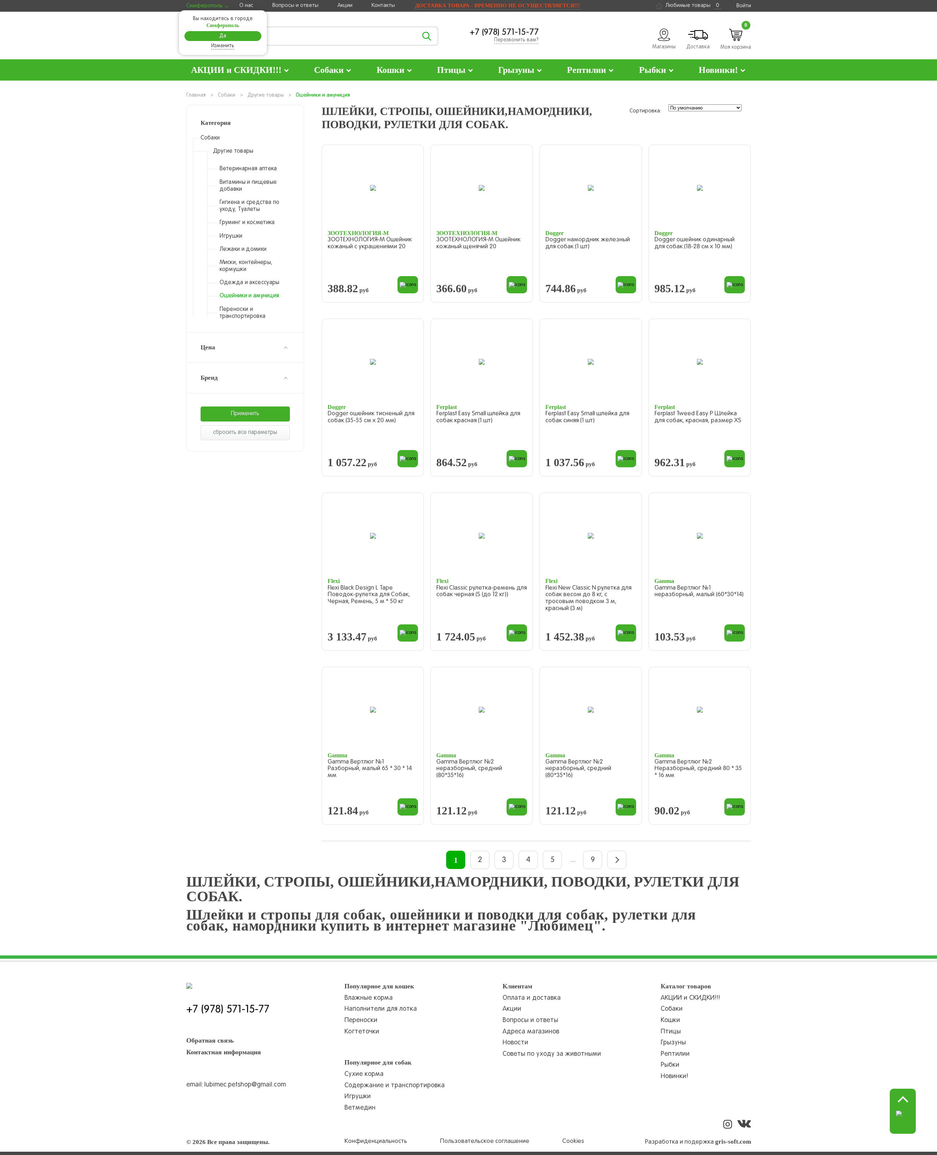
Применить (245, 413)
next (616, 860)
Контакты (383, 5)
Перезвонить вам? (516, 40)
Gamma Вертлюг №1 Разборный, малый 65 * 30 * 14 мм (370, 769)
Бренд (209, 377)
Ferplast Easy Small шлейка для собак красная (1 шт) (478, 417)
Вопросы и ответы (295, 5)
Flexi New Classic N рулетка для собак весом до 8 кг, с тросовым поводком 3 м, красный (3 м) (588, 598)
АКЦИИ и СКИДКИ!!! (690, 998)
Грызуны (673, 1043)
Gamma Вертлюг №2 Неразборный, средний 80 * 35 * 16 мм (698, 769)
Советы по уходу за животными (552, 1054)
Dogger (554, 233)
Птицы (671, 1032)
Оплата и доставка (532, 998)
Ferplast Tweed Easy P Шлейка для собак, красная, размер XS (697, 417)
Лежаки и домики (243, 249)
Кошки (670, 1020)
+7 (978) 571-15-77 (504, 33)
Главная (196, 95)
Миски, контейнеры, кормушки (246, 266)
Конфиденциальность (375, 1141)
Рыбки (670, 1065)
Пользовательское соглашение (484, 1141)
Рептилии (675, 1054)
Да (222, 36)
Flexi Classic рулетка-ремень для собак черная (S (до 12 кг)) (481, 591)
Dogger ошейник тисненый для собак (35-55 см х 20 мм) (371, 417)
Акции (344, 5)
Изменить (222, 46)
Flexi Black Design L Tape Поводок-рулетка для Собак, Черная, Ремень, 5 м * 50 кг (369, 595)
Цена (208, 347)
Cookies (573, 1141)
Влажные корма (368, 998)
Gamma (664, 581)
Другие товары (265, 95)
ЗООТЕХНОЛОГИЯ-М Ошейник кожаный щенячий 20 (478, 243)
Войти (743, 5)
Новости (515, 1043)
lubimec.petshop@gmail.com (245, 1085)
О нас (246, 5)
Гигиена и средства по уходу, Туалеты (250, 206)
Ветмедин (360, 1108)
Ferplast (446, 407)
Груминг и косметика (247, 222)
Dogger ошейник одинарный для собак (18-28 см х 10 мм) (694, 243)
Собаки (226, 95)
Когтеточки (361, 1032)
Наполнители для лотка (380, 1009)
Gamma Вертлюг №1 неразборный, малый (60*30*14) (699, 591)
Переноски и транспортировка (243, 313)
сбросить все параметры (245, 432)
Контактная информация (223, 1052)
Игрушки (231, 236)
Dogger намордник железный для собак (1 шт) (587, 243)
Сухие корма (364, 1074)
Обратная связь (210, 1040)
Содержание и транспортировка (394, 1085)
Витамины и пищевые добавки (248, 186)
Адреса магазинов (531, 1032)
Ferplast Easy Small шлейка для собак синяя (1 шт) (587, 417)
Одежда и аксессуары (250, 282)
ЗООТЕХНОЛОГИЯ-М (358, 233)
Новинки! (674, 1076)
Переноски (360, 1020)
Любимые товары (692, 5)
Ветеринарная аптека (248, 168)
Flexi (334, 581)
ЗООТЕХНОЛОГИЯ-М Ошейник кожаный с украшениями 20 (370, 243)
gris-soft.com (733, 1141)
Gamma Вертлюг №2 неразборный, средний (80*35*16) (469, 769)
